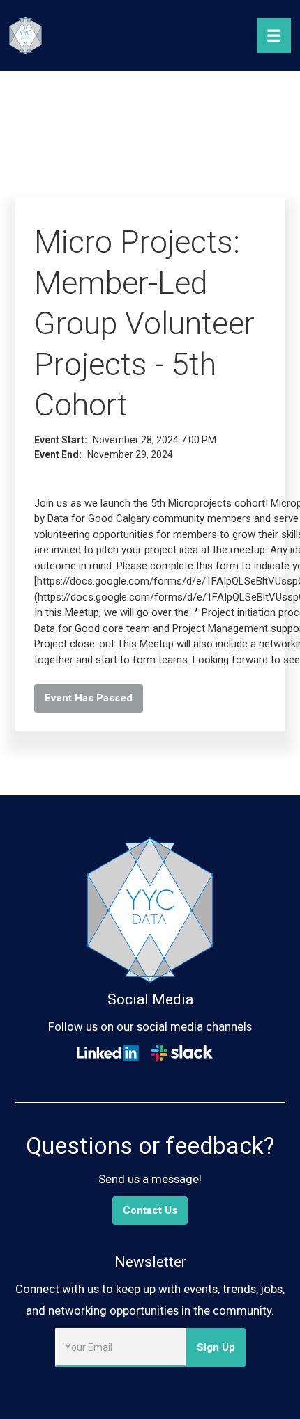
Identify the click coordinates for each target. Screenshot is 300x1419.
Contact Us (150, 1210)
